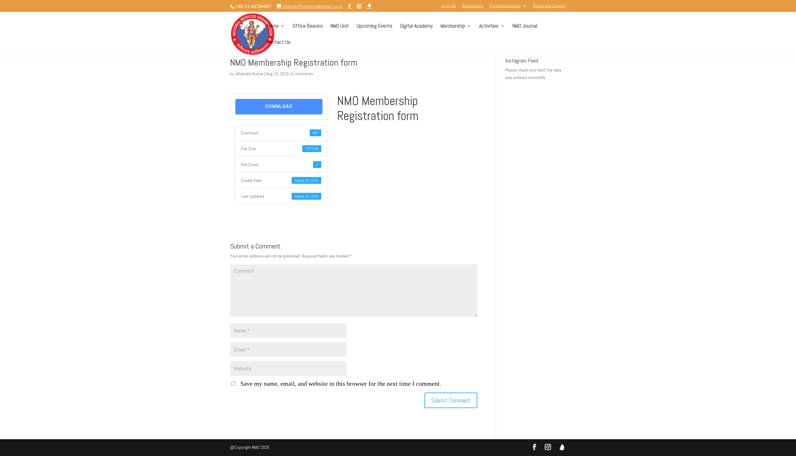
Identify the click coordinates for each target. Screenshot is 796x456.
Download (279, 106)
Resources (473, 5)
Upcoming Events (374, 26)
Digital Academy (416, 26)
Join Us (448, 5)
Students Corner (549, 5)
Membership (453, 26)
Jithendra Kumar (249, 74)
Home (273, 26)
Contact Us (278, 42)
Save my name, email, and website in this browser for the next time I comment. (340, 383)
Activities (488, 26)
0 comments (302, 74)
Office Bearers (308, 26)
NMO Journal (524, 26)
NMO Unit (340, 26)
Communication (505, 5)
